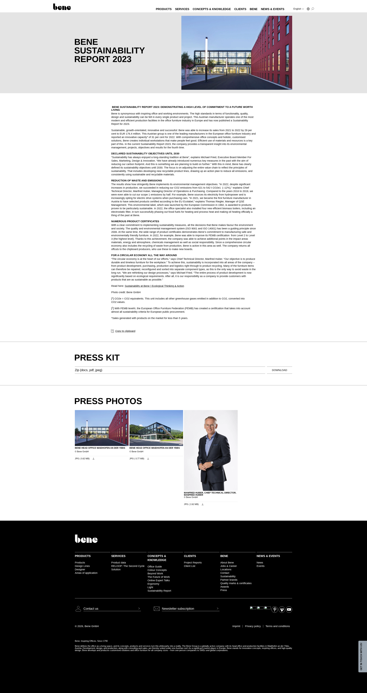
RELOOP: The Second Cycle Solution (128, 568)
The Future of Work (159, 577)
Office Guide (155, 566)
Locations (225, 569)
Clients (190, 556)
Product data (118, 562)
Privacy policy (253, 626)
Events (260, 566)
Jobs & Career (228, 566)
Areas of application (86, 572)
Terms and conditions (278, 626)
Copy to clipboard (125, 331)
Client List (189, 566)
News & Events (268, 556)
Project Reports (193, 562)
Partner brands (228, 579)
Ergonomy (153, 583)
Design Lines (82, 566)
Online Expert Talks (159, 580)
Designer (80, 569)
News (260, 562)
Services (118, 556)
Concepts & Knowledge (157, 558)
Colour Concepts (157, 570)
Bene (224, 556)
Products (83, 556)
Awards (224, 586)
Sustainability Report (159, 590)
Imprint (236, 626)
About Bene (227, 562)
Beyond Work (155, 573)
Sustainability (228, 576)
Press (223, 590)
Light (150, 587)
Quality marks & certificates (236, 583)
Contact (224, 572)
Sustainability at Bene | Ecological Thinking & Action (154, 286)
